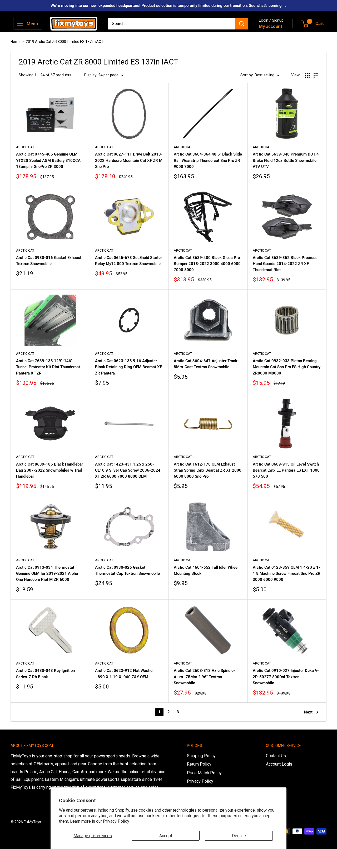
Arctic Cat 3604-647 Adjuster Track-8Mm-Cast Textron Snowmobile (206, 363)
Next (308, 712)
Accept (165, 835)
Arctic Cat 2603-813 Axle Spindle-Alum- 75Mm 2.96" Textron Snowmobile (204, 676)
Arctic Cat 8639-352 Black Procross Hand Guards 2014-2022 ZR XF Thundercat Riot (285, 263)
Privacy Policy (116, 821)
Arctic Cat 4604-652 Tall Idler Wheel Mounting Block (206, 570)
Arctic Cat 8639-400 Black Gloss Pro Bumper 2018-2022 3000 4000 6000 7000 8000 (207, 263)
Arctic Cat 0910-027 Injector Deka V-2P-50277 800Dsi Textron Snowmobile (286, 676)
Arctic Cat (25, 147)
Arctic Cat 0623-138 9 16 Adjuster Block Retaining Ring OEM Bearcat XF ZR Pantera (128, 367)
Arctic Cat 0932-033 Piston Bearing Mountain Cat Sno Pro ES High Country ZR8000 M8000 (286, 367)
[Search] (241, 23)
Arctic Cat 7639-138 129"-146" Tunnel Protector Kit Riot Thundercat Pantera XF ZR (48, 367)
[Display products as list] (316, 75)
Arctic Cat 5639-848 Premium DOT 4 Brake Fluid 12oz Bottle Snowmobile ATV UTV (286, 160)
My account (270, 26)
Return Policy (199, 764)
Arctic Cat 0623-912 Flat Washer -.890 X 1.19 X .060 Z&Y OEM (124, 673)
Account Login (279, 764)
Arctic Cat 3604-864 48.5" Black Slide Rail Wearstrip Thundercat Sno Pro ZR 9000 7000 (208, 160)
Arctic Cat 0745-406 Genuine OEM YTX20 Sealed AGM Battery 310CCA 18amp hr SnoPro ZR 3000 (48, 160)
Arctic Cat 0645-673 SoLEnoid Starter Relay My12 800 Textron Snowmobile (128, 260)
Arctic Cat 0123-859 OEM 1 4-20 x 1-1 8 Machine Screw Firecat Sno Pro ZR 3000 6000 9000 (286, 573)
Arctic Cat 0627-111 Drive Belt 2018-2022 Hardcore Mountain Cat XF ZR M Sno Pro (128, 160)
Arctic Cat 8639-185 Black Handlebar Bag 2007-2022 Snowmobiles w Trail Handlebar (49, 470)
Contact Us (276, 755)
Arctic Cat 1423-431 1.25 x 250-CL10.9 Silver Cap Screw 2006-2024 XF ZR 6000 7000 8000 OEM (127, 470)
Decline (239, 835)
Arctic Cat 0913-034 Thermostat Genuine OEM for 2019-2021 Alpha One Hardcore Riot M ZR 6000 (47, 573)
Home (16, 41)
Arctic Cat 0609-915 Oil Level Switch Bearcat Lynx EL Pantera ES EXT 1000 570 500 (286, 470)
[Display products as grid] (307, 75)
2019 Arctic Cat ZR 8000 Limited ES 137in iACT (64, 41)
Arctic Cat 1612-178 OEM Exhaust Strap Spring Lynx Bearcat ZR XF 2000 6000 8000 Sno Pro (207, 470)
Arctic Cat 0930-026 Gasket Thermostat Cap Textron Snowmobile (127, 570)
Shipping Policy (201, 755)
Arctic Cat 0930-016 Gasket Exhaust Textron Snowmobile (48, 260)
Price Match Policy (204, 772)
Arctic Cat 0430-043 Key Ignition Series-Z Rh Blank (45, 673)
